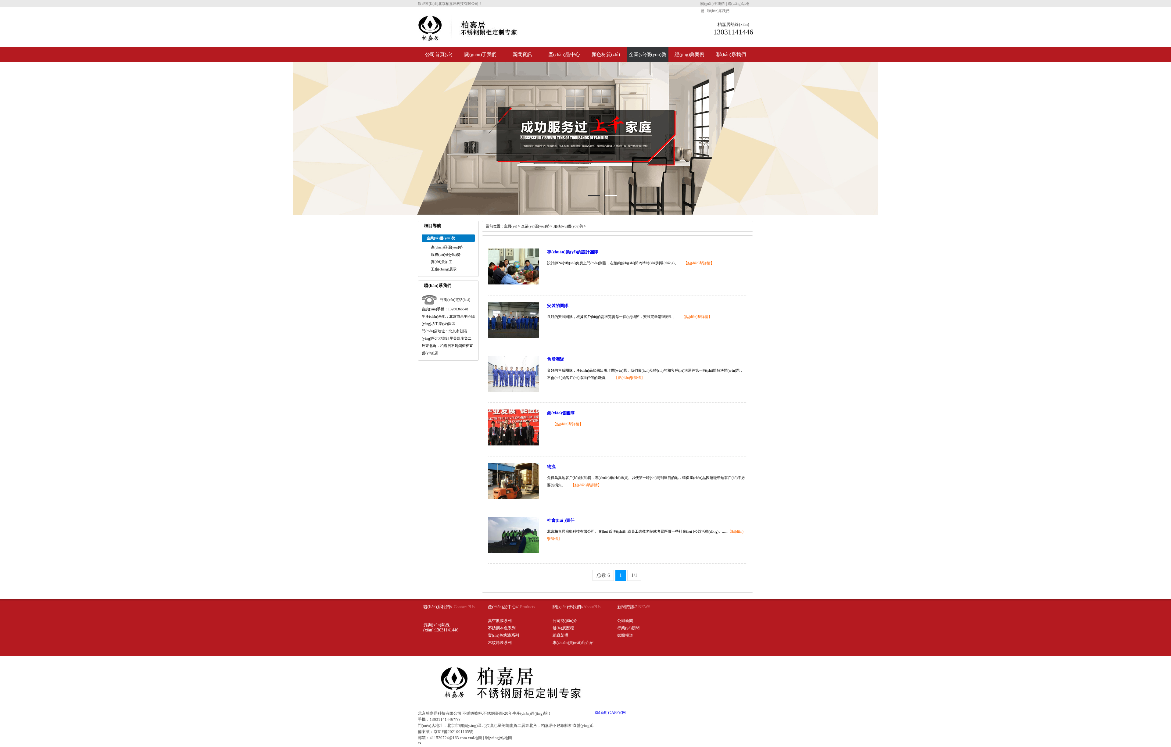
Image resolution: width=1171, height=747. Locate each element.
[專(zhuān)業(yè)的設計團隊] (513, 283)
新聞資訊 (522, 54)
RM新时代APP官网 (610, 712)
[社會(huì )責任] (513, 551)
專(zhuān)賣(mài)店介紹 (573, 642)
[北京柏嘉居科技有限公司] (468, 38)
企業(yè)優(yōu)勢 (647, 54)
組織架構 (560, 635)
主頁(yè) (510, 226)
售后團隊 (555, 359)
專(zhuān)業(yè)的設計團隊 (572, 252)
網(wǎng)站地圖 (498, 737)
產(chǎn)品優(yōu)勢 (447, 247)
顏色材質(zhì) (606, 54)
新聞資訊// (627, 607)
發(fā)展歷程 (563, 628)
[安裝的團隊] (513, 337)
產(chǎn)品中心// (503, 607)
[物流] (513, 498)
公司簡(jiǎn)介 (565, 620)
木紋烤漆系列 (500, 642)
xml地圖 (475, 737)
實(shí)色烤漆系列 (503, 635)
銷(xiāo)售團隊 (561, 413)
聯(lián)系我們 (718, 11)
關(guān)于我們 (712, 4)
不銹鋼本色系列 (502, 628)
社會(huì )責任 (561, 520)
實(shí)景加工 (441, 262)
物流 (551, 466)
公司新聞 (625, 620)
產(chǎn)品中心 (564, 54)
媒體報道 (625, 635)
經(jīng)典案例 (689, 54)
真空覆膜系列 (500, 620)
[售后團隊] (513, 390)
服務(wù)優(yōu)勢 (445, 254)
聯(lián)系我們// (437, 607)
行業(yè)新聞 (628, 628)
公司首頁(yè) (438, 54)
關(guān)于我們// (568, 607)
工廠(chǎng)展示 (444, 269)
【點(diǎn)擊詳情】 (699, 263)
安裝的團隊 (557, 305)
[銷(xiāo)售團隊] (513, 444)
